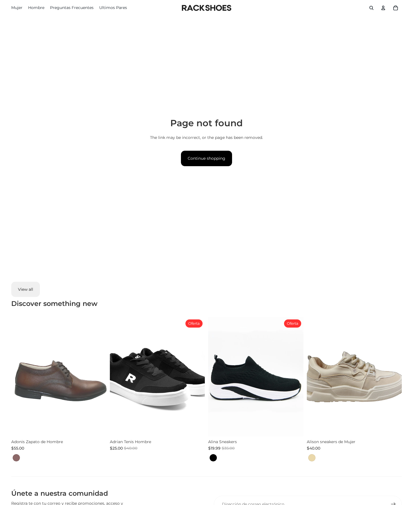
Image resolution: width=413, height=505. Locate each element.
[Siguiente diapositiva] (196, 377)
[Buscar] (371, 8)
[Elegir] (98, 428)
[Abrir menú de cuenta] (383, 8)
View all (25, 289)
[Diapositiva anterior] (118, 377)
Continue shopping (206, 158)
